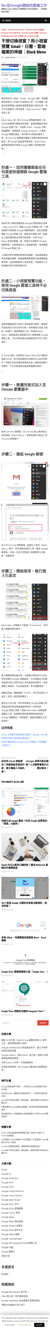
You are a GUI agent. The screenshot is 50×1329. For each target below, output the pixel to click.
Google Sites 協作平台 (10, 33)
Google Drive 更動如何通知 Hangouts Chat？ (23, 1011)
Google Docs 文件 (16, 30)
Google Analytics (9, 1178)
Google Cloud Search (11, 1195)
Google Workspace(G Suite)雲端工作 (19, 1243)
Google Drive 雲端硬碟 (12, 1208)
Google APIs (7, 1182)
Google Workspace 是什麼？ (15, 1292)
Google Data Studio (10, 1200)
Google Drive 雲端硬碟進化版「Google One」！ (24, 971)
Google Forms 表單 (10, 1213)
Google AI (6, 1174)
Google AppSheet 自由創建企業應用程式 (20, 1300)
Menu (8, 20)
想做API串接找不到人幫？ (13, 1305)
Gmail (4, 30)
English (4, 1274)
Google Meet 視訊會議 (12, 1221)
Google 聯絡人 (8, 1251)
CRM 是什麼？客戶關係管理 (14, 1296)
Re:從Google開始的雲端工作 (24, 5)
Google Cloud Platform (12, 1191)
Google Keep (7, 1217)
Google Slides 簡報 (30, 33)
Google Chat (7, 1187)
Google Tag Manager (11, 1238)
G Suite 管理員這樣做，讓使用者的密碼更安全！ (21, 1146)
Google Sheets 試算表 (34, 30)
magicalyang (10, 57)
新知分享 (5, 1256)
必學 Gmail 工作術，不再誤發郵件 (17, 1062)
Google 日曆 (33, 36)
